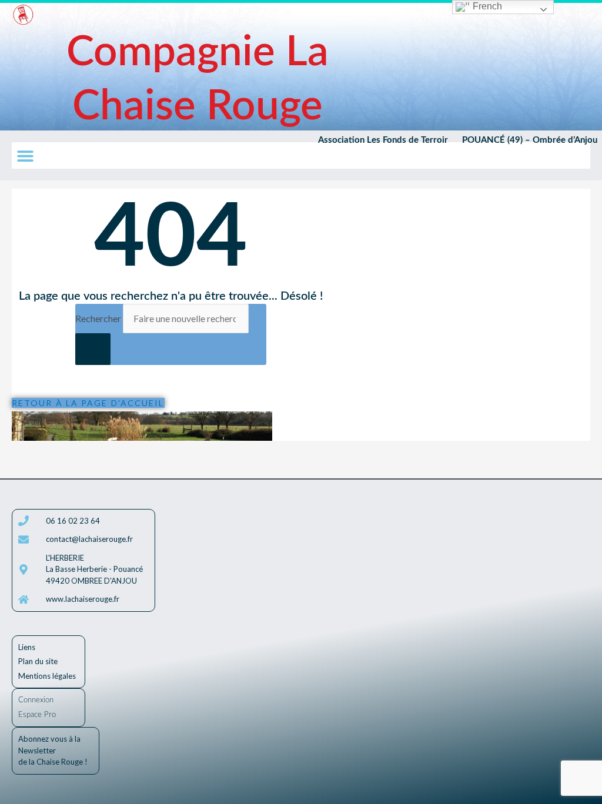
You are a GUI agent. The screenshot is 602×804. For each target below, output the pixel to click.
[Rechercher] (93, 349)
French (486, 6)
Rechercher (99, 318)
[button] (25, 155)
